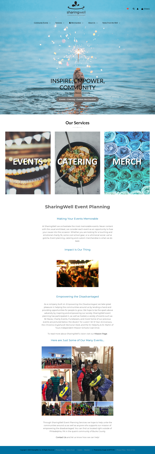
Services (58, 23)
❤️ (128, 9)
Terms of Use (131, 450)
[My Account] (138, 8)
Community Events (41, 23)
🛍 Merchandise (75, 23)
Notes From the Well (110, 23)
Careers (80, 450)
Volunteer (87, 450)
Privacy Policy (60, 450)
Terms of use (70, 450)
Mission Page (100, 334)
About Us (91, 23)
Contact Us (61, 437)
